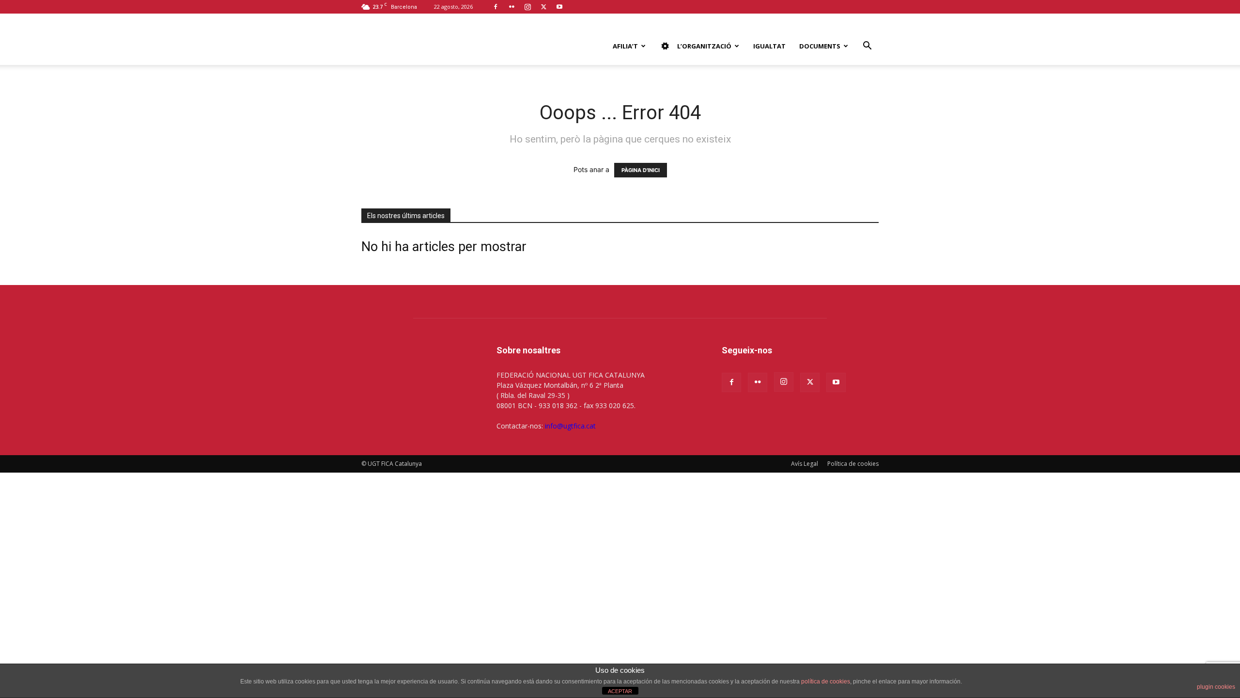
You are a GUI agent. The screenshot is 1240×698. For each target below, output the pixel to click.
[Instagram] (527, 6)
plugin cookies (1216, 686)
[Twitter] (543, 6)
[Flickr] (511, 6)
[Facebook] (495, 6)
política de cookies (825, 681)
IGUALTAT (769, 46)
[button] (867, 46)
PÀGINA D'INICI (640, 170)
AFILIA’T (625, 46)
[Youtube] (559, 6)
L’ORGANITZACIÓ (704, 45)
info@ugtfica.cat (570, 425)
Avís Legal (804, 464)
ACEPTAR (620, 691)
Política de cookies (853, 464)
